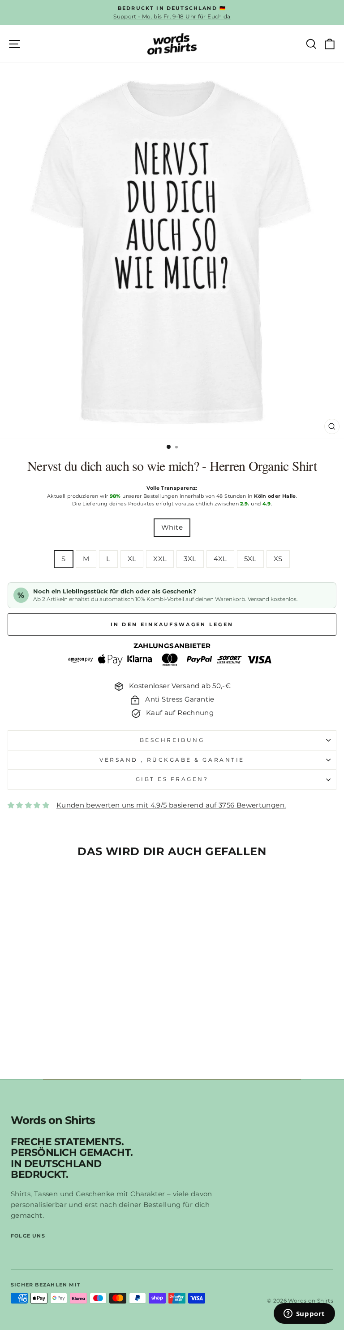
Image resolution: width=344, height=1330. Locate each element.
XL (132, 559)
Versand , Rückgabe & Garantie (171, 760)
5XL (250, 559)
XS (278, 559)
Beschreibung (172, 740)
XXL (160, 559)
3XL (190, 559)
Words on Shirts (53, 1120)
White (172, 527)
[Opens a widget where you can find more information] (304, 1314)
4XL (220, 559)
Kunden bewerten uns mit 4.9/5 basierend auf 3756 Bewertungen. (171, 805)
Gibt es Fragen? (172, 779)
